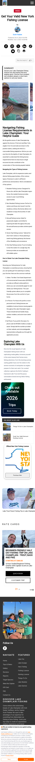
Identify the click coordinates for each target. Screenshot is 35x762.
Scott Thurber (17, 34)
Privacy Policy (9, 755)
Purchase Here (17, 475)
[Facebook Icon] (5, 46)
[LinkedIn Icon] (23, 46)
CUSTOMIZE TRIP (18, 580)
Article (17, 11)
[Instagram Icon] (11, 46)
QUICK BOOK (18, 573)
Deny (9, 759)
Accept (26, 759)
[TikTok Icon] (29, 46)
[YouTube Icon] (12, 51)
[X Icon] (17, 46)
